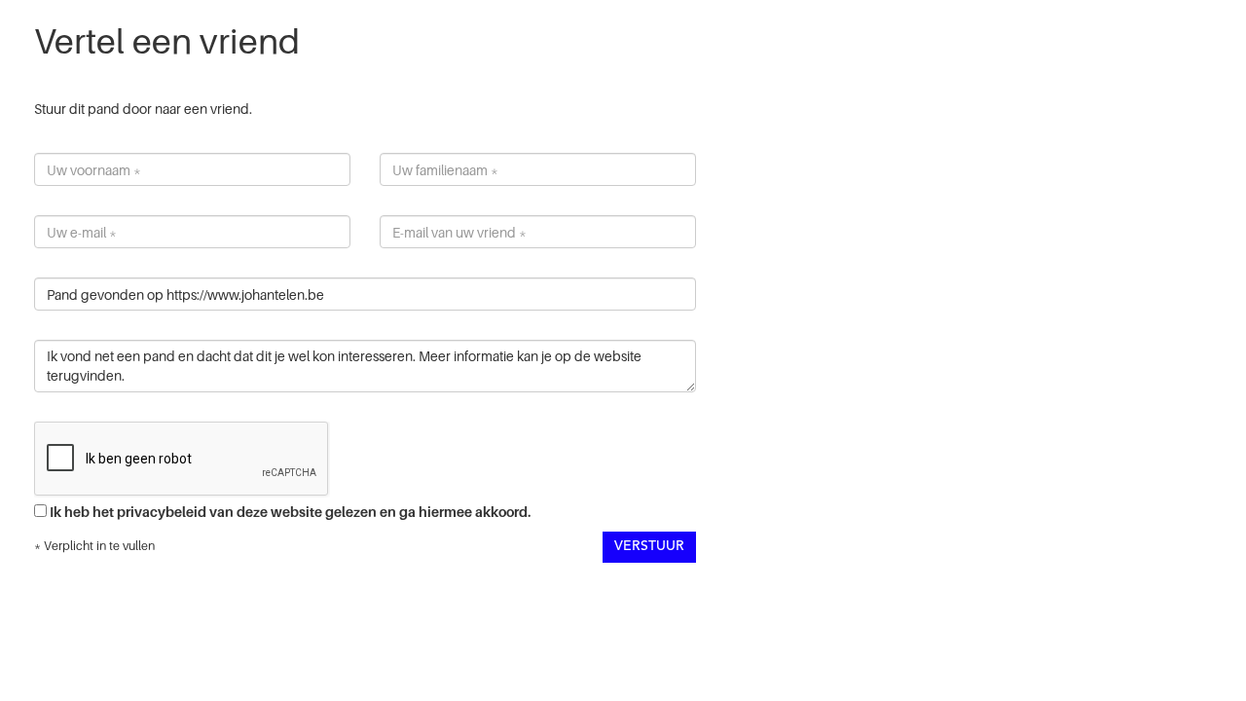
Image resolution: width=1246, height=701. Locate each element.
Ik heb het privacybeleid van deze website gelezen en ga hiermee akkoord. (290, 511)
